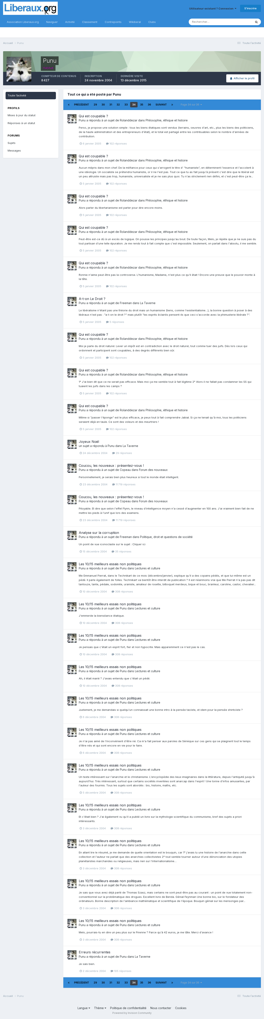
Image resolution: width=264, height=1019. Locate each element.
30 (103, 104)
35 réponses (122, 551)
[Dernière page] (172, 104)
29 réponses (123, 453)
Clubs (152, 22)
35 (141, 104)
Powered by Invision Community (132, 1012)
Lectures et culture (147, 568)
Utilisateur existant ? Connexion (212, 8)
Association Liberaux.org (23, 22)
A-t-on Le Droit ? (92, 299)
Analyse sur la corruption (99, 533)
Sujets (11, 143)
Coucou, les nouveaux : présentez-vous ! (111, 465)
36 (149, 104)
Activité (70, 22)
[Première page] (69, 104)
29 (95, 104)
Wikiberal (135, 22)
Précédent (81, 104)
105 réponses (122, 971)
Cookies (180, 1008)
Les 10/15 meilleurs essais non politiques (110, 564)
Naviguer (52, 22)
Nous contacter (160, 1008)
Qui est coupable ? (93, 116)
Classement (89, 22)
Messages (14, 150)
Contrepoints (113, 22)
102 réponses (118, 143)
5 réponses (116, 321)
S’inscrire (250, 8)
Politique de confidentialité (128, 1008)
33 (126, 104)
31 (110, 104)
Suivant (161, 104)
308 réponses (123, 591)
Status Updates (236, 21)
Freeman (126, 303)
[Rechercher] (256, 22)
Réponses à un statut (21, 123)
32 (118, 104)
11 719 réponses (125, 484)
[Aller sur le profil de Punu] (72, 118)
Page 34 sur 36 (190, 104)
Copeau (125, 470)
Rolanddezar (128, 120)
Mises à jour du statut (21, 115)
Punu (82, 120)
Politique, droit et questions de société (166, 537)
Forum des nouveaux (153, 470)
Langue (83, 1008)
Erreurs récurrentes (94, 952)
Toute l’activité (17, 95)
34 (134, 104)
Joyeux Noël (89, 442)
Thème (99, 1008)
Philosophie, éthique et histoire (167, 120)
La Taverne (148, 303)
